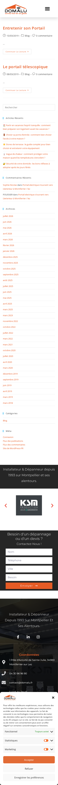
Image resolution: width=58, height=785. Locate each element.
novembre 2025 (10, 262)
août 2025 (7, 280)
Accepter (29, 759)
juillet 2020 (8, 356)
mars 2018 (8, 402)
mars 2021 (8, 344)
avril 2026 (7, 233)
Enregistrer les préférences (29, 777)
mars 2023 (8, 315)
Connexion (8, 437)
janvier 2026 (8, 251)
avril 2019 (7, 391)
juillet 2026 (8, 216)
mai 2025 (7, 297)
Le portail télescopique (25, 66)
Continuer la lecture (18, 51)
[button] (53, 697)
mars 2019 (8, 397)
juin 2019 (7, 385)
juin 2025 (7, 291)
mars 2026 (8, 239)
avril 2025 (7, 303)
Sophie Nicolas (10, 184)
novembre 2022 (10, 321)
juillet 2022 (8, 332)
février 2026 (8, 245)
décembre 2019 (10, 373)
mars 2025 (8, 309)
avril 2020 (7, 362)
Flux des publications (13, 440)
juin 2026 (7, 221)
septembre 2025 (10, 274)
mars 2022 (8, 338)
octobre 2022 (9, 326)
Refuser (29, 768)
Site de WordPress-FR (13, 448)
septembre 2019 (10, 379)
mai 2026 (7, 227)
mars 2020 (8, 367)
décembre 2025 (10, 257)
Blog (27, 35)
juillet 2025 (8, 286)
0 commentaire (44, 35)
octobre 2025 (9, 268)
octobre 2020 (9, 350)
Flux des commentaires (14, 444)
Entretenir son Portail (24, 28)
